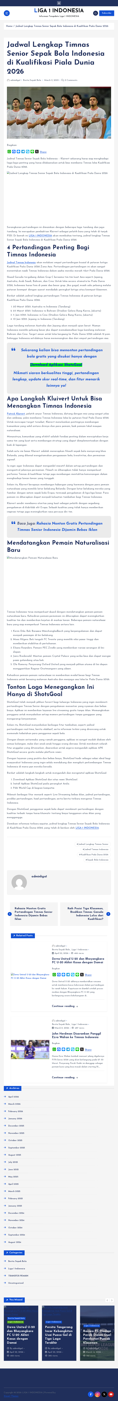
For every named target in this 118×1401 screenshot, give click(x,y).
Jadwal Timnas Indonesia (21, 262)
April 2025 (13, 1184)
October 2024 (15, 1228)
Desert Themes (11, 1396)
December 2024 (16, 1213)
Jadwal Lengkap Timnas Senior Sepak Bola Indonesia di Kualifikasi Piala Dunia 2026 (62, 26)
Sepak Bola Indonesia (97, 860)
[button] (107, 1300)
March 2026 (14, 1104)
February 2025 (15, 1199)
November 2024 (16, 1220)
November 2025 (16, 1133)
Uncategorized (16, 1283)
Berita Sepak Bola (32, 80)
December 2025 (16, 1126)
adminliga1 (15, 80)
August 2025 (14, 1155)
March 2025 (14, 1191)
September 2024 (16, 1235)
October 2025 (15, 1140)
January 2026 (15, 1119)
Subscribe (106, 13)
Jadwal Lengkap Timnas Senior (93, 844)
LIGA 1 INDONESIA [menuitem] (40, 236)
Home (9, 26)
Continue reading (63, 1006)
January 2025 (15, 1206)
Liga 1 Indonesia (79, 950)
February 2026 (15, 1111)
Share (43, 152)
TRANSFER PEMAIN (18, 1276)
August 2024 (14, 1242)
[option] (21, 1333)
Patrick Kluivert (16, 414)
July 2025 (13, 1162)
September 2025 (16, 1148)
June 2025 (13, 1170)
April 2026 (13, 1097)
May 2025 (13, 1177)
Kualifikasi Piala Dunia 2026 (94, 855)
